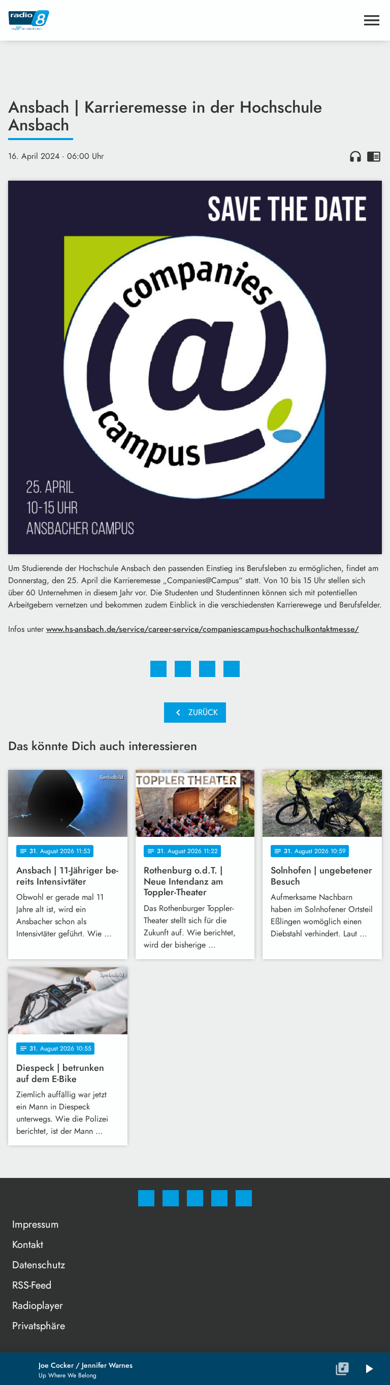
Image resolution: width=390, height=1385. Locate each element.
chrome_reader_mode (374, 156)
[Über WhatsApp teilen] (207, 669)
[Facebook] (146, 1198)
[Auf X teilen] (183, 669)
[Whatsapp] (195, 1198)
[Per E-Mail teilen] (231, 669)
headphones (355, 156)
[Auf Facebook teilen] (158, 669)
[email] (244, 1198)
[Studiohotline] (219, 1198)
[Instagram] (170, 1198)
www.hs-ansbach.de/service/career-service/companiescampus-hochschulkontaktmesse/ (202, 629)
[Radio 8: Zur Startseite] (183, 20)
